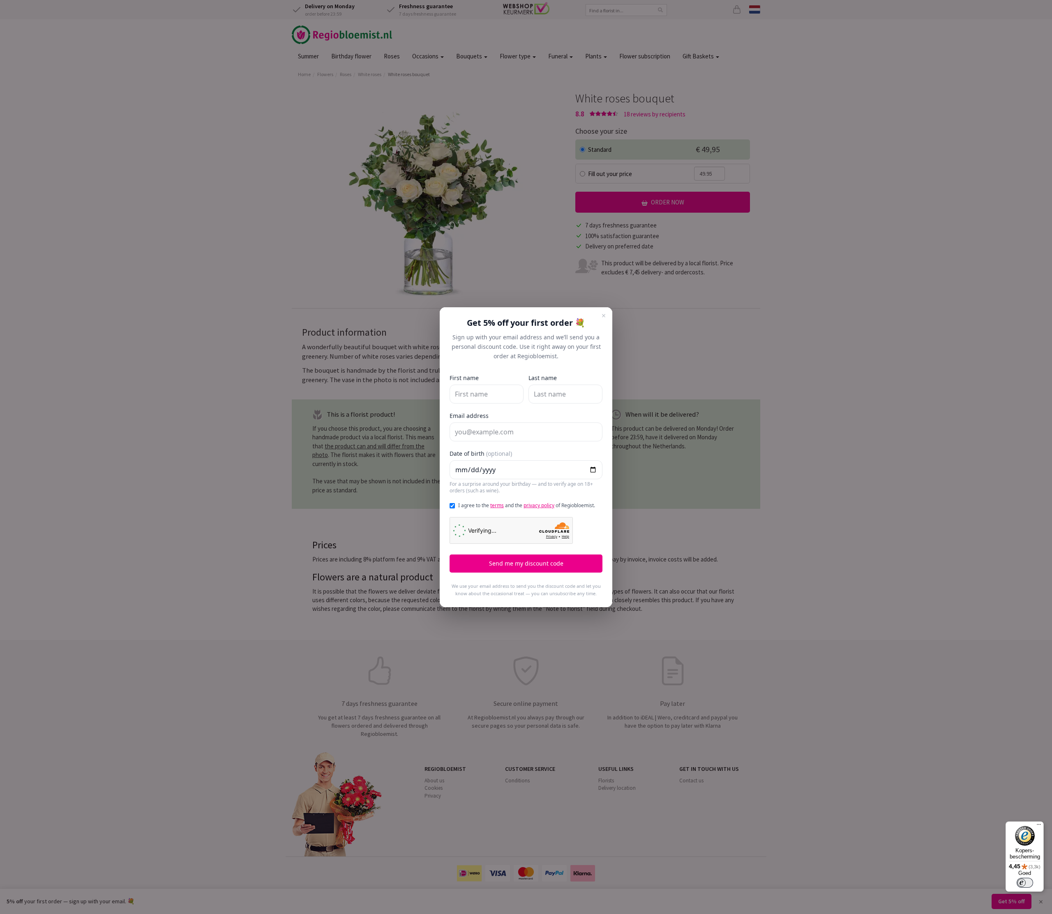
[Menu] (1039, 826)
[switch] (1025, 883)
